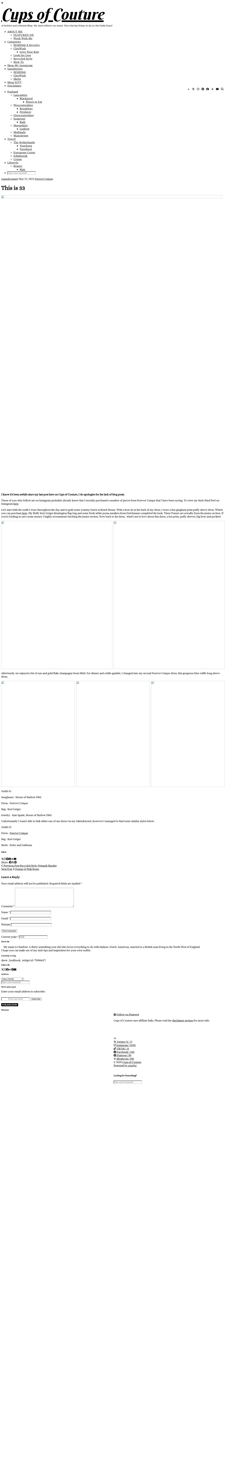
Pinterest (123, 1055)
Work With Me (23, 38)
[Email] (217, 89)
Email (5, 918)
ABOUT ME (15, 31)
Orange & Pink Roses (20, 869)
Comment (7, 906)
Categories (14, 41)
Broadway (26, 108)
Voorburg (26, 145)
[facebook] (7, 969)
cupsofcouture (9, 179)
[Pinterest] (203, 89)
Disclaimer (14, 85)
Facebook (125, 1052)
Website (5, 924)
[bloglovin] (10, 969)
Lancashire (20, 95)
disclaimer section (182, 1020)
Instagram (126, 1045)
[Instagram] (198, 89)
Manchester (21, 135)
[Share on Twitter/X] (13, 862)
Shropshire (21, 125)
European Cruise (24, 152)
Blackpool (26, 98)
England (12, 91)
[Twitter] (193, 89)
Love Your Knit (29, 52)
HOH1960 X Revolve (27, 45)
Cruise (18, 159)
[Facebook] (207, 89)
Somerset (19, 118)
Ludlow (25, 129)
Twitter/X (124, 1042)
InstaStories (15, 69)
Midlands (20, 132)
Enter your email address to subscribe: (23, 991)
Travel (11, 139)
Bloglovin (125, 1058)
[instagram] (5, 969)
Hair (22, 169)
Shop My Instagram (20, 65)
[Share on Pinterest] (15, 862)
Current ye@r (9, 937)
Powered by (125, 1065)
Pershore (25, 112)
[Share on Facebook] (10, 862)
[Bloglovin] (212, 89)
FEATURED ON (24, 35)
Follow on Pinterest (127, 1014)
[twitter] (2, 969)
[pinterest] (12, 969)
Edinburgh (21, 156)
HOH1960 (20, 72)
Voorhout (26, 149)
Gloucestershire (24, 115)
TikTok (122, 1048)
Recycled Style (23, 58)
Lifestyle (12, 162)
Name (5, 912)
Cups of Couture (52, 14)
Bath (23, 122)
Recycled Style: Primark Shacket (30, 865)
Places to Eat (34, 102)
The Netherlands (24, 142)
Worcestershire (23, 105)
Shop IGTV (14, 82)
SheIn (17, 79)
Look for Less (22, 55)
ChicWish (20, 48)
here (15, 504)
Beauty (18, 166)
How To (19, 62)
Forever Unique (44, 179)
